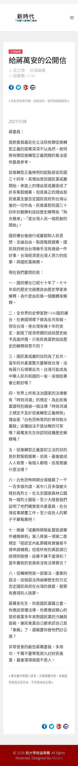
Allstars (57, 758)
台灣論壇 (15, 52)
